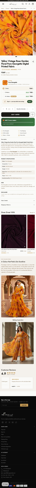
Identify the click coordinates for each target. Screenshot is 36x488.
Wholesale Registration (6, 446)
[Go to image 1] (16, 56)
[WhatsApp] (16, 422)
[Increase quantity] (12, 109)
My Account (4, 452)
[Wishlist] (26, 4)
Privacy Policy (4, 441)
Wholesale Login (4, 449)
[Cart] (33, 4)
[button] (27, 109)
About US (3, 429)
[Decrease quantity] (3, 109)
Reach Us (3, 432)
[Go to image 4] (20, 56)
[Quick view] (25, 246)
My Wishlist (3, 460)
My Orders (3, 462)
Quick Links (4, 426)
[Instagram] (2, 422)
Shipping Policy (4, 439)
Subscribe (24, 405)
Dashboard (3, 455)
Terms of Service (4, 444)
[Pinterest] (9, 422)
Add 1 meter (15, 114)
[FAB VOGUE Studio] (13, 4)
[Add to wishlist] (32, 114)
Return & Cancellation (5, 437)
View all (31, 212)
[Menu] (3, 4)
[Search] (23, 4)
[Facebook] (6, 422)
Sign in (29, 101)
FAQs (2, 434)
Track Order (3, 458)
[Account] (29, 4)
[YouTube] (12, 422)
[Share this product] (33, 61)
